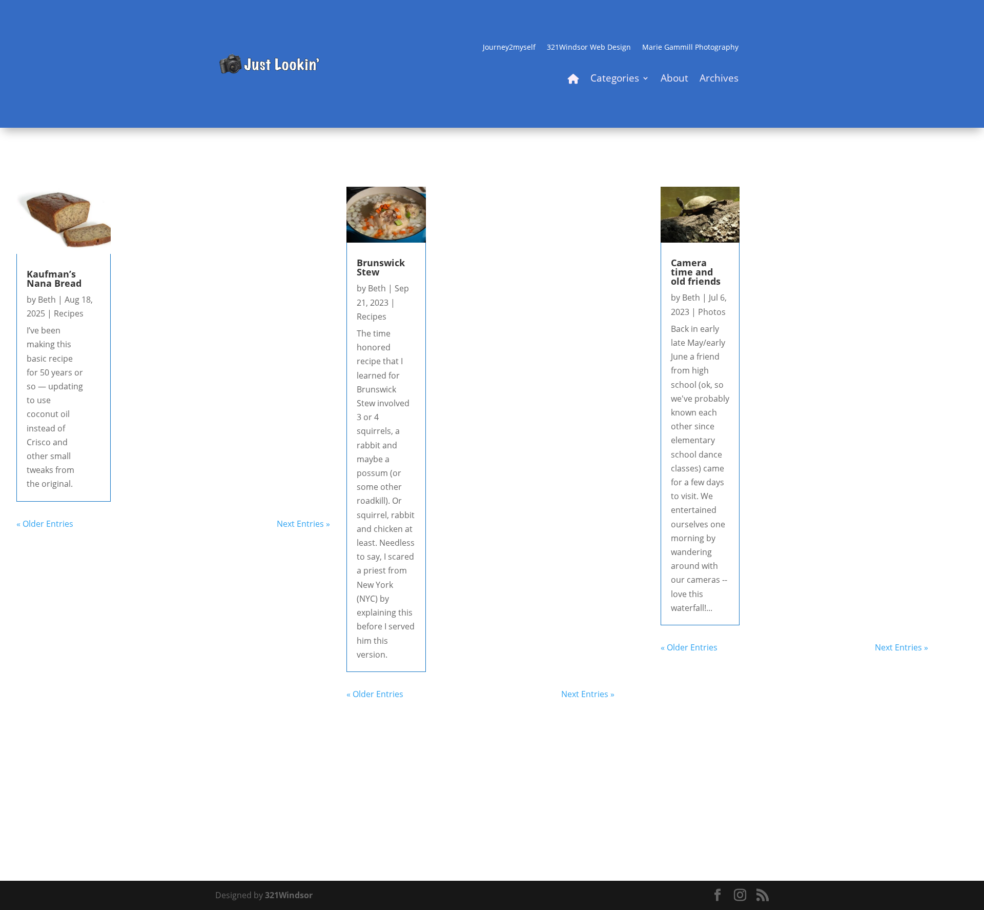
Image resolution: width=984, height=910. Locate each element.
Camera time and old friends (696, 271)
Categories (614, 79)
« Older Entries (44, 523)
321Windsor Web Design (589, 48)
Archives (719, 79)
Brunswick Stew (381, 267)
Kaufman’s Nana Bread (54, 278)
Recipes (69, 313)
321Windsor (289, 895)
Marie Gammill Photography (690, 48)
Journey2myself (509, 48)
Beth (47, 299)
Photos (712, 312)
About (674, 79)
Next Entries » (303, 523)
